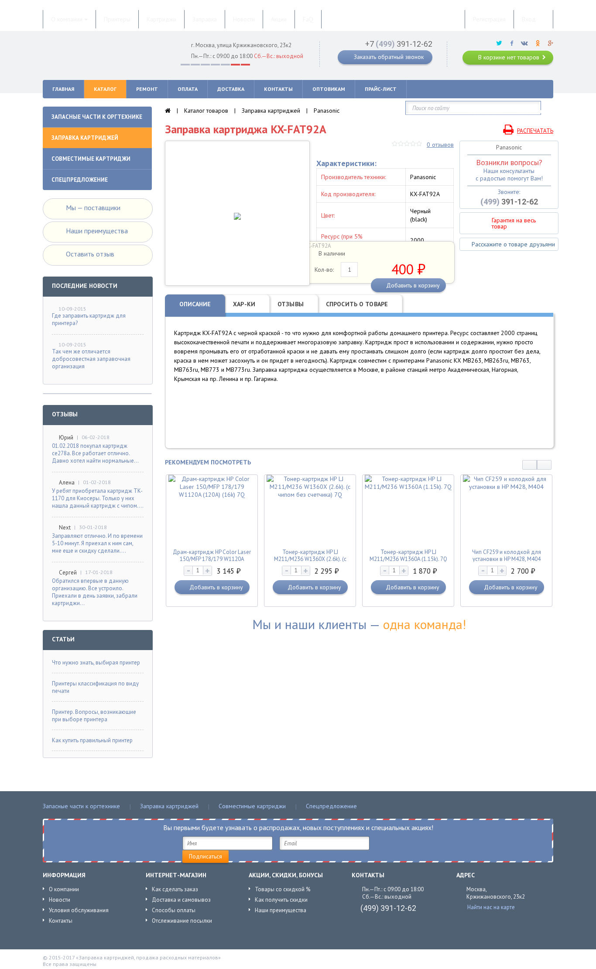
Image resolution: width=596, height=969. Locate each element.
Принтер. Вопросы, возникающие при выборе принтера (94, 715)
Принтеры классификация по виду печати (95, 687)
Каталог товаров (206, 110)
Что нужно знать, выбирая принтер (96, 662)
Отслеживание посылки (182, 920)
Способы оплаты (173, 910)
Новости (59, 899)
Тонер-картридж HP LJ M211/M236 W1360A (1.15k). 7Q (408, 555)
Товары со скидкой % (282, 889)
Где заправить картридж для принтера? (89, 319)
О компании (64, 889)
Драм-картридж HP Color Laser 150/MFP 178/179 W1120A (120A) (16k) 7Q (212, 559)
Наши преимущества (280, 910)
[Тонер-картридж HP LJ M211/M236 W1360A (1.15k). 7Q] (408, 487)
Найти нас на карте (491, 907)
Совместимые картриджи (252, 806)
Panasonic (326, 110)
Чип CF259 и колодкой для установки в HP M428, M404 (506, 555)
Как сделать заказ (175, 889)
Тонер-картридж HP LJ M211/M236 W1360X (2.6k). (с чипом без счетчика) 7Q (310, 559)
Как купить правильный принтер (92, 740)
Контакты (60, 920)
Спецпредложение (331, 806)
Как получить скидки (281, 899)
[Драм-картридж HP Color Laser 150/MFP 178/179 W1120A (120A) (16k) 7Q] (212, 494)
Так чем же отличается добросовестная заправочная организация (91, 359)
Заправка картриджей (271, 110)
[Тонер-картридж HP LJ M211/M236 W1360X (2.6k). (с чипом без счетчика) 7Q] (310, 494)
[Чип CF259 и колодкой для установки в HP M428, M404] (506, 487)
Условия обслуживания (79, 910)
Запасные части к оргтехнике (81, 806)
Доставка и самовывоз (181, 899)
